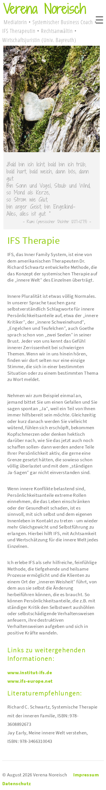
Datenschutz (16, 783)
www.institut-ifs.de (29, 672)
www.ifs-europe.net (30, 681)
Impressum (86, 775)
